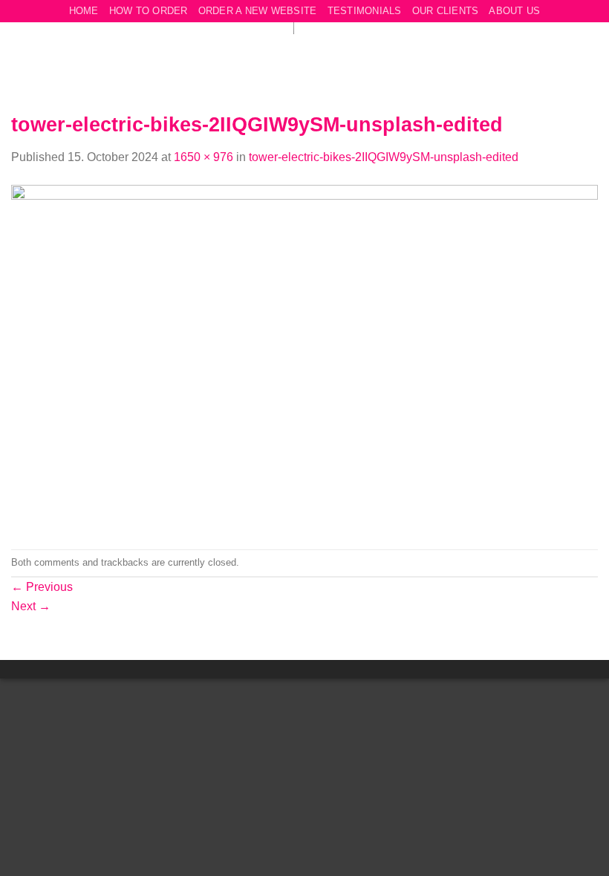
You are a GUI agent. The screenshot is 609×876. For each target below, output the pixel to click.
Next (31, 606)
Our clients (445, 10)
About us (514, 10)
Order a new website (257, 10)
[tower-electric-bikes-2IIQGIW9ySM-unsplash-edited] (304, 357)
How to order (148, 10)
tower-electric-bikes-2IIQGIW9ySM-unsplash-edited (383, 157)
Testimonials (365, 10)
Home (84, 10)
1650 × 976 (203, 157)
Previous (42, 587)
